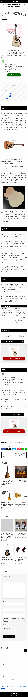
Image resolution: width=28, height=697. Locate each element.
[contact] (17, 693)
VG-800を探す (9, 96)
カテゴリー (4, 667)
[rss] (16, 693)
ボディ (6, 88)
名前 (4, 601)
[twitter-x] (10, 693)
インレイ (7, 90)
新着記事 (4, 658)
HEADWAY (11, 442)
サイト (4, 613)
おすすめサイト (5, 673)
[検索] (25, 650)
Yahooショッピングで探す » (14, 358)
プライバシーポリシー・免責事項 (9, 679)
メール (4, 607)
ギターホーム (14, 1)
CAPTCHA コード (7, 628)
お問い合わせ (4, 676)
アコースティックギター (18, 442)
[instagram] (11, 693)
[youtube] (14, 693)
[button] (3, 449)
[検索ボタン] (26, 1)
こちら (19, 406)
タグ (3, 670)
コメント (5, 581)
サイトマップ (4, 682)
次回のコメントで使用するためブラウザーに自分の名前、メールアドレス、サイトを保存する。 (14, 620)
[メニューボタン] (1, 1)
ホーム (3, 655)
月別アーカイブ (5, 664)
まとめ (6, 98)
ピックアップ (8, 93)
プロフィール (4, 661)
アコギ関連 (4, 19)
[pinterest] (13, 693)
